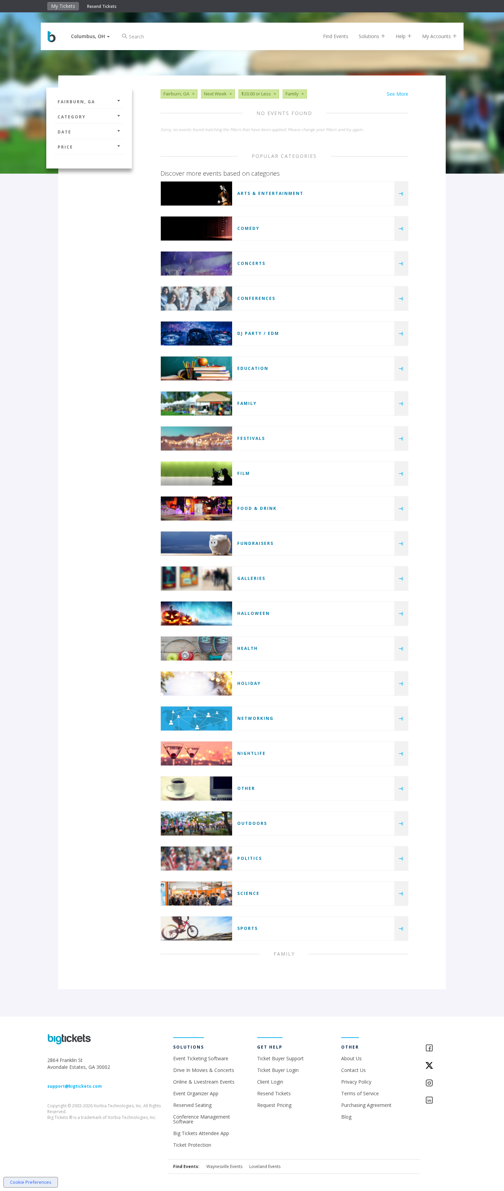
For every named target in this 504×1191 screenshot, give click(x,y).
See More (397, 94)
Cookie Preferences (30, 1182)
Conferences (256, 298)
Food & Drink (257, 508)
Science (248, 893)
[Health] (196, 649)
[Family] (196, 404)
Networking (255, 718)
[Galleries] (196, 579)
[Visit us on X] (441, 1066)
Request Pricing (274, 1105)
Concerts (251, 263)
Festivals (251, 438)
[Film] (196, 474)
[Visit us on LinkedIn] (441, 1100)
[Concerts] (196, 264)
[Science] (196, 893)
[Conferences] (196, 299)
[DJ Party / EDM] (196, 334)
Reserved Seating (192, 1105)
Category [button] (72, 117)
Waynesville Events (224, 1166)
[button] (90, 36)
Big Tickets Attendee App (201, 1133)
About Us (351, 1058)
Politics (249, 858)
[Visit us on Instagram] (441, 1083)
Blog (346, 1116)
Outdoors (252, 823)
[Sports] (196, 928)
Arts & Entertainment (270, 193)
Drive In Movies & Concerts (203, 1070)
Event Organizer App (195, 1093)
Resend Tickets (102, 6)
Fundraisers (255, 543)
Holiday (249, 683)
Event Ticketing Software (200, 1058)
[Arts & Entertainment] (196, 194)
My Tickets (63, 6)
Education (252, 368)
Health (247, 648)
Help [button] (401, 36)
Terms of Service (360, 1093)
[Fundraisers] (196, 544)
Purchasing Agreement (366, 1105)
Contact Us (353, 1070)
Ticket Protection (192, 1145)
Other (246, 788)
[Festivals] (196, 439)
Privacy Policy (356, 1081)
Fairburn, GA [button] (76, 102)
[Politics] (196, 858)
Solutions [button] (370, 36)
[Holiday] (196, 684)
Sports (247, 928)
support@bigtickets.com (74, 1086)
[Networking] (196, 719)
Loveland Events (264, 1166)
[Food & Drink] (196, 509)
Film (243, 473)
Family (247, 403)
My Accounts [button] (437, 36)
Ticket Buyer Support (280, 1058)
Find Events (335, 36)
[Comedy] (196, 229)
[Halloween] (196, 614)
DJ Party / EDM (258, 333)
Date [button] (64, 132)
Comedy (248, 228)
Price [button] (65, 147)
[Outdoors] (196, 823)
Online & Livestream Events (204, 1081)
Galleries (251, 578)
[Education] (196, 369)
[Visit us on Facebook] (441, 1048)
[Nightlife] (196, 754)
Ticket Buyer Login (278, 1070)
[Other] (196, 789)
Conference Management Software (201, 1119)
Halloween (253, 613)
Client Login (270, 1081)
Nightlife (251, 753)
